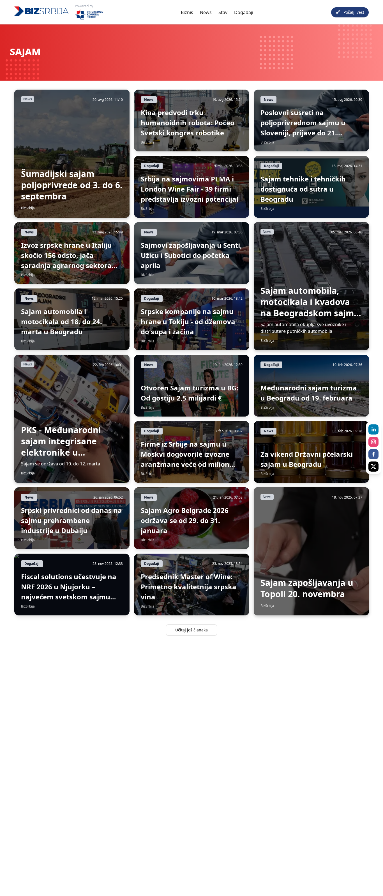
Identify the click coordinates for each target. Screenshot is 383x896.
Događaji (243, 12)
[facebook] (373, 454)
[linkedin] (373, 429)
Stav (222, 12)
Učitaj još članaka (191, 630)
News (206, 12)
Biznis (187, 12)
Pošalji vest (353, 12)
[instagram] (373, 442)
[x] (373, 466)
